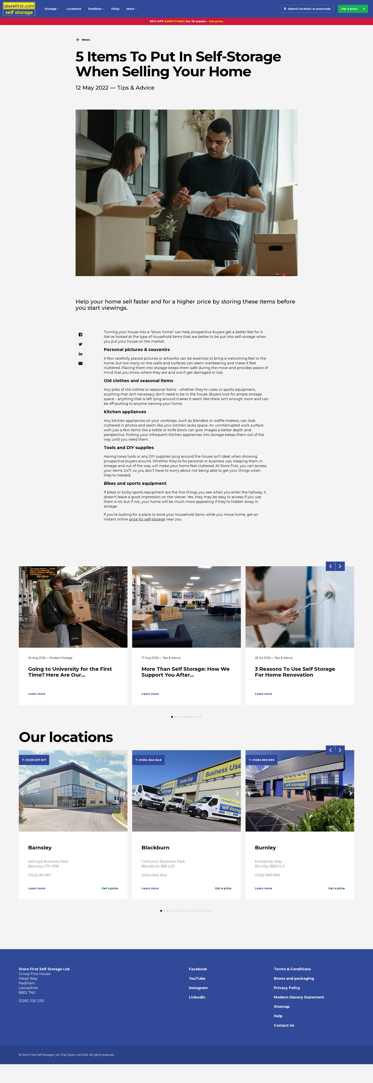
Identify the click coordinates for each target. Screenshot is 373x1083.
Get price (216, 21)
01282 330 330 (31, 1001)
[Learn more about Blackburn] (186, 793)
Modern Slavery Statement (299, 997)
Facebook (198, 969)
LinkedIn (197, 997)
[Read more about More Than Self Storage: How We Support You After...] (186, 607)
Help (278, 1016)
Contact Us (284, 1025)
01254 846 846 (154, 875)
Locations (73, 8)
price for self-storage (147, 519)
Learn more (36, 694)
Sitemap (282, 1007)
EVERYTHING (174, 21)
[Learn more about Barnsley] (73, 793)
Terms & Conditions (292, 969)
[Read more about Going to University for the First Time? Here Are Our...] (73, 607)
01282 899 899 (267, 875)
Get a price (110, 888)
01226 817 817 (39, 875)
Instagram (198, 988)
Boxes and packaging (294, 978)
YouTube (197, 978)
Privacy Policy (287, 988)
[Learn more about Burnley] (300, 793)
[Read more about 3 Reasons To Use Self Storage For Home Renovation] (300, 607)
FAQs (115, 8)
